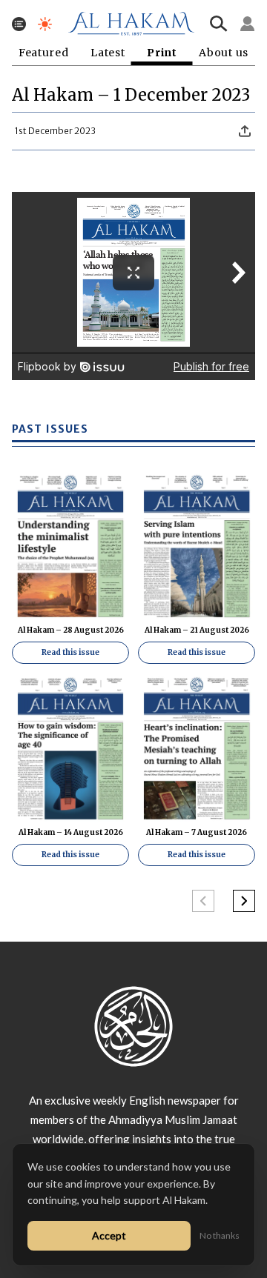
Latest (107, 53)
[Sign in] (247, 23)
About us (223, 53)
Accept (109, 1235)
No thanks (220, 1235)
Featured (44, 53)
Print (162, 53)
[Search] (219, 24)
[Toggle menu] (19, 24)
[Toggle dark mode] (45, 24)
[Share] (244, 131)
